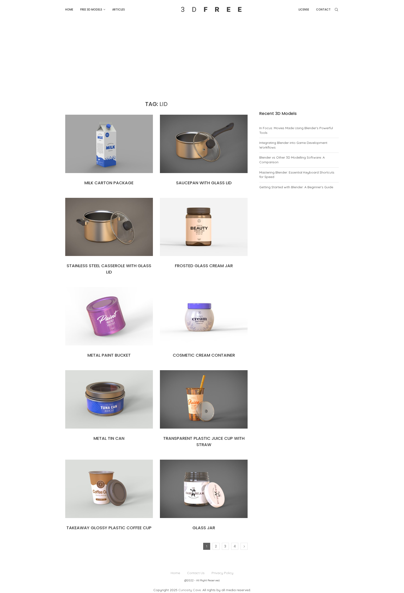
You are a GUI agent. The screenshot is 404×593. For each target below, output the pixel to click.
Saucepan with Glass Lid (204, 183)
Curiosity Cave (189, 590)
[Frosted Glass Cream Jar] (204, 227)
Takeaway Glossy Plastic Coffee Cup (109, 528)
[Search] (336, 9)
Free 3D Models (91, 9)
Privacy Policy (222, 573)
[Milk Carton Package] (109, 144)
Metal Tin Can (109, 438)
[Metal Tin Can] (109, 399)
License (304, 9)
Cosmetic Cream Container (204, 355)
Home (69, 9)
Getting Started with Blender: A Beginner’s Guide (296, 187)
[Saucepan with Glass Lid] (204, 144)
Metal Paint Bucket (109, 355)
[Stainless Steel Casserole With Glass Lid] (109, 227)
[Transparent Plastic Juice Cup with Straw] (204, 399)
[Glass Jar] (204, 489)
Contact (323, 9)
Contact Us (196, 573)
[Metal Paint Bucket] (109, 316)
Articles (118, 9)
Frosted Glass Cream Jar (204, 266)
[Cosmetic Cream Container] (204, 316)
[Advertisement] (202, 54)
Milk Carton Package (108, 183)
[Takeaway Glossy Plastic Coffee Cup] (109, 489)
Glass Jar (203, 528)
